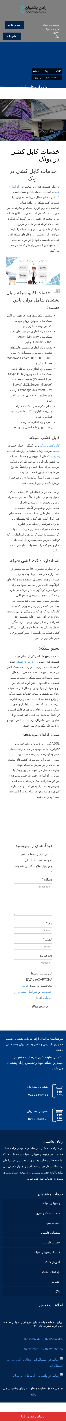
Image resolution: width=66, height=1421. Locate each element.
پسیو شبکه (53, 456)
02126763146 (33, 1349)
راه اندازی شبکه (26, 661)
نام (49, 923)
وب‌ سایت (45, 955)
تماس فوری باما (32, 1416)
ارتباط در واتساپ (25, 1375)
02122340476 (33, 1339)
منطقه (34, 132)
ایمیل (47, 939)
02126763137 (54, 1349)
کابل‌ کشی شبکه (50, 445)
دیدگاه (47, 879)
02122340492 (54, 1339)
